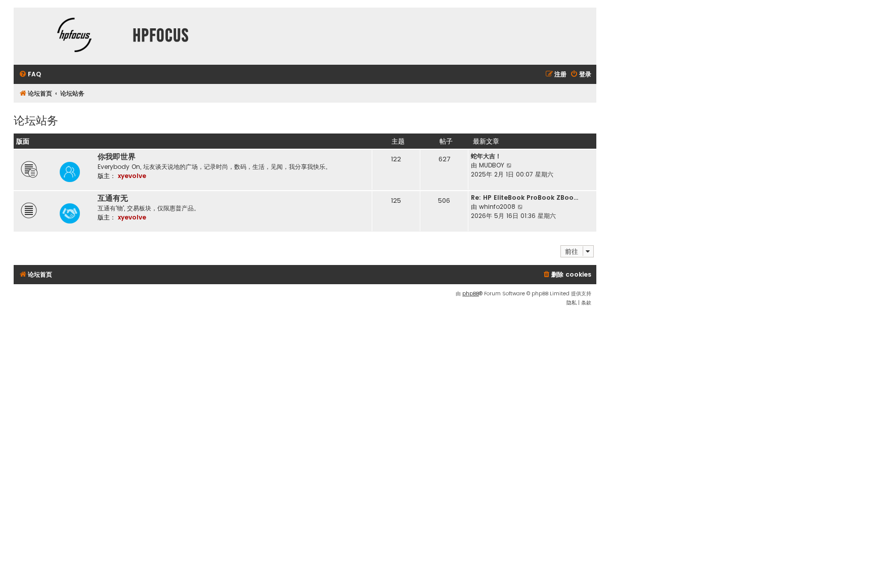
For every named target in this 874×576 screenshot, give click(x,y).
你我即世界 (117, 157)
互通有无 (113, 198)
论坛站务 (36, 119)
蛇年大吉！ (486, 156)
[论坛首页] (74, 36)
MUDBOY (491, 165)
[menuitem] (30, 74)
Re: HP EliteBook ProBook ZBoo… (524, 197)
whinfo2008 (497, 206)
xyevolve (132, 175)
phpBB (470, 293)
